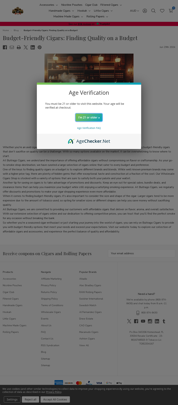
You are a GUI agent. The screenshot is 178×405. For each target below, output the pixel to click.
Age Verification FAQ (89, 128)
